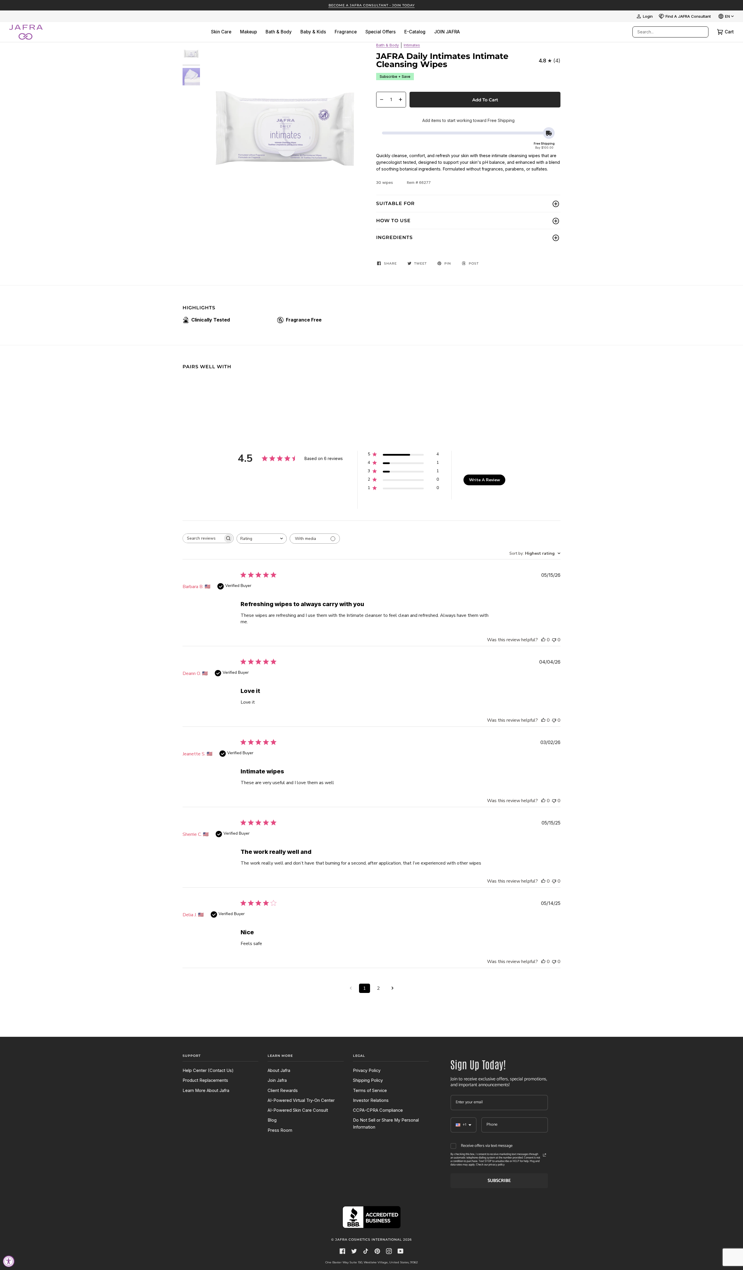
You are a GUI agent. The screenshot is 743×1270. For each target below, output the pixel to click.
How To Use (393, 220)
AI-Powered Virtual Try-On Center (301, 1100)
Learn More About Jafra (206, 1090)
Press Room (280, 1130)
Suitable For (395, 203)
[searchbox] (203, 538)
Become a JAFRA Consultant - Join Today (372, 5)
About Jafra (279, 1070)
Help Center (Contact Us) (208, 1070)
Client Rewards (283, 1090)
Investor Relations (371, 1100)
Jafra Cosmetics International (368, 1239)
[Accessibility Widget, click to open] (9, 1261)
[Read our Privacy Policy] (544, 1155)
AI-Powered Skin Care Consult (298, 1110)
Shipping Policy (368, 1080)
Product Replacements (205, 1080)
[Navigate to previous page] (350, 988)
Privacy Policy (366, 1070)
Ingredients (394, 237)
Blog (272, 1120)
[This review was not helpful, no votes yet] (554, 640)
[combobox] (664, 32)
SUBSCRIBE (499, 1181)
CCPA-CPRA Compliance (378, 1110)
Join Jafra (277, 1080)
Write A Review (484, 480)
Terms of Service (370, 1090)
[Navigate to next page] (392, 988)
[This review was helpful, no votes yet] (543, 640)
